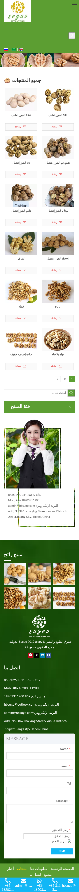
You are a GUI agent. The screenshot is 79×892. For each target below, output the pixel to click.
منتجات (22, 869)
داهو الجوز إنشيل (21, 211)
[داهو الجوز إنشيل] (21, 195)
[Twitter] (36, 655)
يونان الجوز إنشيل (58, 211)
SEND (62, 851)
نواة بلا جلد (58, 354)
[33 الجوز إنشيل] (21, 147)
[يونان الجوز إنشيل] (58, 195)
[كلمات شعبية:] (71, 35)
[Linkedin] (42, 655)
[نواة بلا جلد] (58, 339)
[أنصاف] (21, 243)
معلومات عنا (39, 869)
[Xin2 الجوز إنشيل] (21, 99)
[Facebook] (48, 655)
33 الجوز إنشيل (21, 163)
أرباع (58, 306)
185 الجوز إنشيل (57, 115)
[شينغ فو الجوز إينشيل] (58, 147)
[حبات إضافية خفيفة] (21, 339)
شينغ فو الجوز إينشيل (58, 163)
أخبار (10, 869)
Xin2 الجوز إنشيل (21, 115)
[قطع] (21, 291)
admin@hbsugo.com (21, 506)
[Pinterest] (30, 655)
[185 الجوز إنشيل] (58, 99)
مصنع (48, 875)
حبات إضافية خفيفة (21, 354)
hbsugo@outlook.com (19, 704)
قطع (21, 306)
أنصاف (21, 258)
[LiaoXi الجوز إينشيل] (58, 243)
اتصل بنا (35, 875)
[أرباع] (58, 291)
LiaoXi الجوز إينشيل (58, 258)
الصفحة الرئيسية (62, 869)
